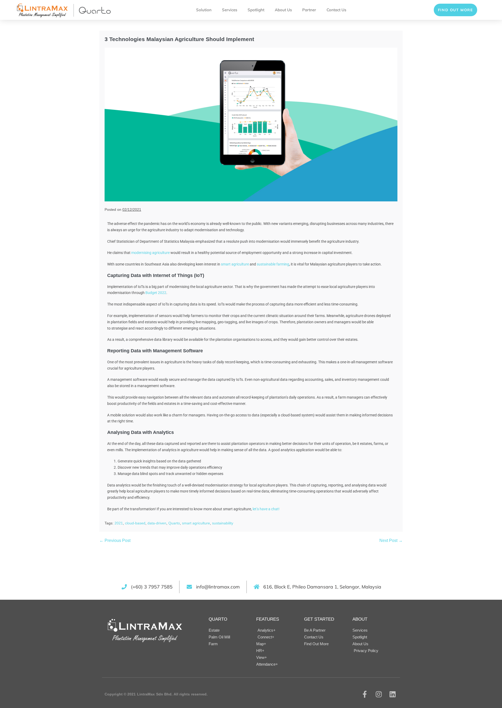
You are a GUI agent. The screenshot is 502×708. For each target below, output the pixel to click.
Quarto (174, 523)
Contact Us (336, 9)
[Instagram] (378, 694)
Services (229, 9)
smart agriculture (196, 523)
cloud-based (135, 523)
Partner (309, 9)
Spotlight (256, 9)
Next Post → (391, 540)
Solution (204, 9)
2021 (119, 523)
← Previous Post (114, 540)
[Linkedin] (392, 694)
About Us (283, 9)
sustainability (222, 523)
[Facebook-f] (364, 694)
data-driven (156, 523)
